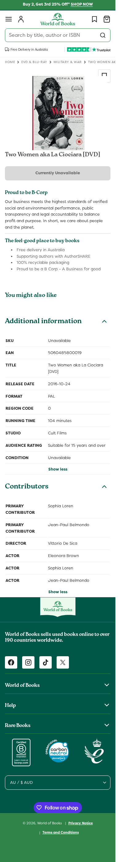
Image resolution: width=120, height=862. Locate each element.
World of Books (50, 823)
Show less (57, 469)
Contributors (27, 487)
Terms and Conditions (60, 832)
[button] (8, 19)
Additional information (43, 322)
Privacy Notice (80, 823)
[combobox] (57, 35)
